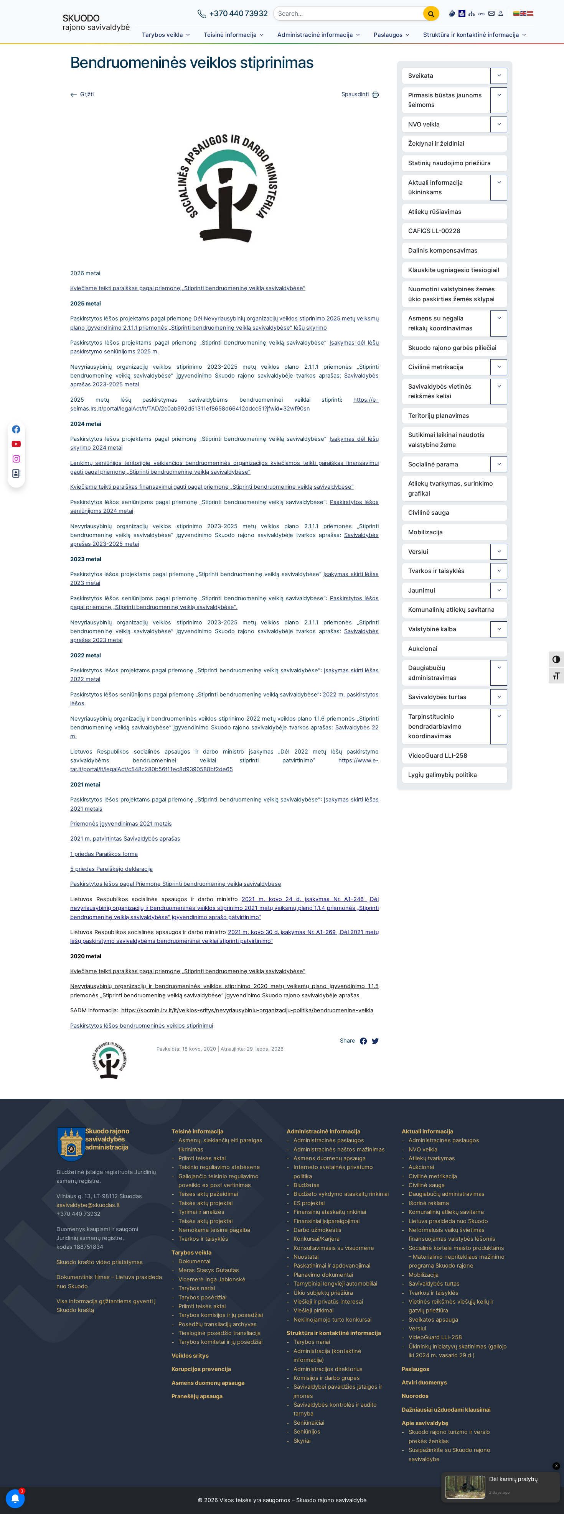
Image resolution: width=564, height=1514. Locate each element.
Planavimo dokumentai (323, 1274)
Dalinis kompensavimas (443, 250)
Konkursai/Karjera (317, 1238)
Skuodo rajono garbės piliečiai (452, 347)
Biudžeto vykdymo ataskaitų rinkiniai (341, 1194)
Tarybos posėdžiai (202, 1297)
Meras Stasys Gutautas (208, 1270)
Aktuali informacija (427, 1131)
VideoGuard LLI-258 (437, 755)
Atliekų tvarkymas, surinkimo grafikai (450, 488)
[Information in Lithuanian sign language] (452, 13)
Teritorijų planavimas (438, 415)
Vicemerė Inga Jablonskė (212, 1279)
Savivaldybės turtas (437, 697)
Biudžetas (307, 1185)
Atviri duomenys (424, 1382)
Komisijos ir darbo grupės (327, 1377)
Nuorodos (415, 1395)
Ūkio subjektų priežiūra (323, 1292)
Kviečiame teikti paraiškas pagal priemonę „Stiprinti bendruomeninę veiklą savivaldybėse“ (187, 288)
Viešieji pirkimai (313, 1310)
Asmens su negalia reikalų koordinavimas (440, 323)
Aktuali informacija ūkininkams (435, 187)
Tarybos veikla (162, 34)
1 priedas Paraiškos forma (104, 854)
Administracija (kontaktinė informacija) (327, 1355)
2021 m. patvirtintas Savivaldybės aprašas (125, 838)
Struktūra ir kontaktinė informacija (471, 34)
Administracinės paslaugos (329, 1140)
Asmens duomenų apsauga (208, 1382)
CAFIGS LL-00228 (434, 231)
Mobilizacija (425, 532)
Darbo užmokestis (317, 1230)
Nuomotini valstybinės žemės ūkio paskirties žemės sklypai (451, 294)
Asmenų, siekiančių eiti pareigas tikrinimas (220, 1145)
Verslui (418, 551)
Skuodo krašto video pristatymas (99, 1262)
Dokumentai (194, 1261)
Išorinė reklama (429, 1203)
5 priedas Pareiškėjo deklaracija (111, 868)
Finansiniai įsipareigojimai (327, 1221)
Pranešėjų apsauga (197, 1396)
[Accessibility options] (481, 13)
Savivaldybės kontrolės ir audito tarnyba (335, 1409)
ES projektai (309, 1203)
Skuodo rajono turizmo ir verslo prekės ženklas (449, 1436)
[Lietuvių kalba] (516, 13)
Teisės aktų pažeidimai (208, 1194)
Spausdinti (355, 94)
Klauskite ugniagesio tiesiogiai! (454, 270)
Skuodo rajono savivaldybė (331, 1500)
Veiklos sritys (190, 1355)
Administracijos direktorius (328, 1369)
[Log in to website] (501, 13)
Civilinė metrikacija (435, 367)
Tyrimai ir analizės (201, 1212)
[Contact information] (491, 13)
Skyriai (302, 1440)
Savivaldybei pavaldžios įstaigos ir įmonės (338, 1391)
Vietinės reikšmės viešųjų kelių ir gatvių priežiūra (451, 1306)
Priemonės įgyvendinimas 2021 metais (121, 823)
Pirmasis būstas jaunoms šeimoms (445, 100)
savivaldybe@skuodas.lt (88, 1205)
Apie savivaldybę (425, 1423)
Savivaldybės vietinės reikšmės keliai (440, 391)
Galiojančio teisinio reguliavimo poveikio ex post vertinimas (218, 1181)
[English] (523, 13)
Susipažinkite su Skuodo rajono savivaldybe (449, 1454)
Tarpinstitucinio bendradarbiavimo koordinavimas (435, 726)
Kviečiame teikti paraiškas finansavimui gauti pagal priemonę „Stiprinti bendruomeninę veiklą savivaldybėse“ (212, 486)
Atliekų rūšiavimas (435, 211)
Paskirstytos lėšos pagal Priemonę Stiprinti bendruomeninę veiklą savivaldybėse (175, 883)
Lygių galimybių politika (442, 774)
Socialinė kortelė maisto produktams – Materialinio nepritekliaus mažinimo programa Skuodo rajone (457, 1257)
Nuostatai (306, 1256)
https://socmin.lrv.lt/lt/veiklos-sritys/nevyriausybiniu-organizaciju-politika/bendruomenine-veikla (247, 1010)
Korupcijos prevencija (201, 1369)
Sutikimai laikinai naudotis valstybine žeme (446, 439)
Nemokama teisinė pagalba (214, 1230)
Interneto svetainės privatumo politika (333, 1171)
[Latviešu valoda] (530, 13)
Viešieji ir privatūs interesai (328, 1301)
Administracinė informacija (315, 34)
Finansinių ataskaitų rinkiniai (330, 1212)
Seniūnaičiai (309, 1422)
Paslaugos (388, 34)
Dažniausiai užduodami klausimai (446, 1409)
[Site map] (471, 13)
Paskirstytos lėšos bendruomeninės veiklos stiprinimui (141, 1025)
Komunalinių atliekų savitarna (451, 609)
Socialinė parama (433, 464)
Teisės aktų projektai (205, 1203)
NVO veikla (424, 124)
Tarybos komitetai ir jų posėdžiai (220, 1341)
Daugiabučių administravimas (432, 672)
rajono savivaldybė (96, 22)
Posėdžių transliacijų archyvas (217, 1324)
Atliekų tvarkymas (432, 1158)
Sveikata (420, 75)
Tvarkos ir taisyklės (436, 571)
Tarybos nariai (196, 1288)
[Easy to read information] (461, 13)
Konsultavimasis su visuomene (334, 1248)
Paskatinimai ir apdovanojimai (332, 1265)
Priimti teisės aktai (202, 1158)
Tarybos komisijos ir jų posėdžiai (220, 1315)
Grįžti (87, 94)
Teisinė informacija (230, 34)
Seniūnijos (307, 1431)
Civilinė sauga (428, 512)
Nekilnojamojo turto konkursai (332, 1319)
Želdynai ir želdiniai (436, 143)
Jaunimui (421, 590)
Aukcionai (422, 648)
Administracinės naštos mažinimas (339, 1149)
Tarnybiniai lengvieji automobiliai (335, 1283)
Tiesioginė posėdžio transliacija (219, 1333)
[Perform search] (431, 13)
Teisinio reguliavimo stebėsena (219, 1167)
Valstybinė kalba (432, 629)
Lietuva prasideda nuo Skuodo (448, 1221)
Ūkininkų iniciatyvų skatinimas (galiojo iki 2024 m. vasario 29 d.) (458, 1351)
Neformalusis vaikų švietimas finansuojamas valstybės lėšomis (452, 1234)
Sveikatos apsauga (433, 1319)
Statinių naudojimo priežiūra (449, 163)
